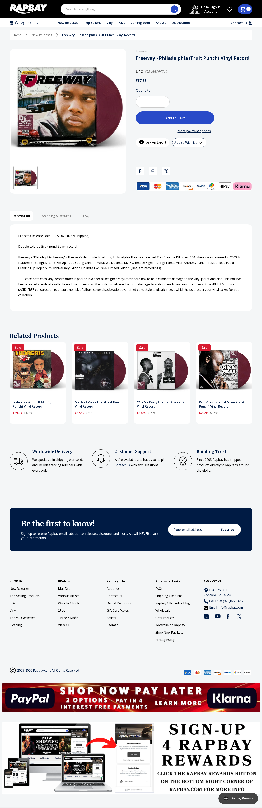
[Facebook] (140, 171)
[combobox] (121, 9)
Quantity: (143, 90)
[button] (25, 178)
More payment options (194, 131)
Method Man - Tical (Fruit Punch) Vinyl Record (99, 404)
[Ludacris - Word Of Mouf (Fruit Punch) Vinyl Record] (38, 370)
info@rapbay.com (230, 607)
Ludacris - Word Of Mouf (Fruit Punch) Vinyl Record (35, 404)
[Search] (174, 9)
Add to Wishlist (186, 142)
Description (21, 216)
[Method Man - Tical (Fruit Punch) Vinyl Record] (100, 370)
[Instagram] (207, 616)
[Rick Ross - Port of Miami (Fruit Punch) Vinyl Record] (224, 370)
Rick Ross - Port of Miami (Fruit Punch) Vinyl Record (222, 404)
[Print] (153, 171)
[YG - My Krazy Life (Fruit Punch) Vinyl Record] (162, 370)
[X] (166, 171)
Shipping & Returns (56, 216)
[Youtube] (218, 616)
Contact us (122, 465)
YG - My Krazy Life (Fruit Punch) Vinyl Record (160, 404)
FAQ (86, 216)
